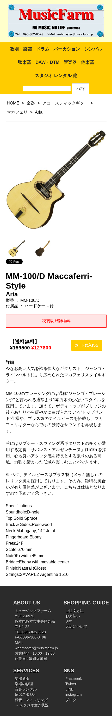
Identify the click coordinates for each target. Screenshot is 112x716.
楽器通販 (22, 679)
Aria (38, 112)
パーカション (67, 49)
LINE (69, 689)
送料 (69, 621)
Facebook (73, 679)
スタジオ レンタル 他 (56, 75)
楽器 (31, 103)
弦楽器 (24, 62)
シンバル (93, 49)
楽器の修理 (24, 684)
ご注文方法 (74, 611)
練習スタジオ (26, 695)
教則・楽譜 (21, 49)
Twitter (70, 684)
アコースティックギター (65, 103)
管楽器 (70, 62)
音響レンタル (26, 689)
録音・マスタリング (31, 700)
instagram (73, 695)
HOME (13, 103)
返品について (76, 627)
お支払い (72, 616)
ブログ (70, 700)
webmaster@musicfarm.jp (36, 648)
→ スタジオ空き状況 (32, 705)
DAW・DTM (47, 62)
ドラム (42, 49)
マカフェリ (17, 112)
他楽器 (87, 62)
